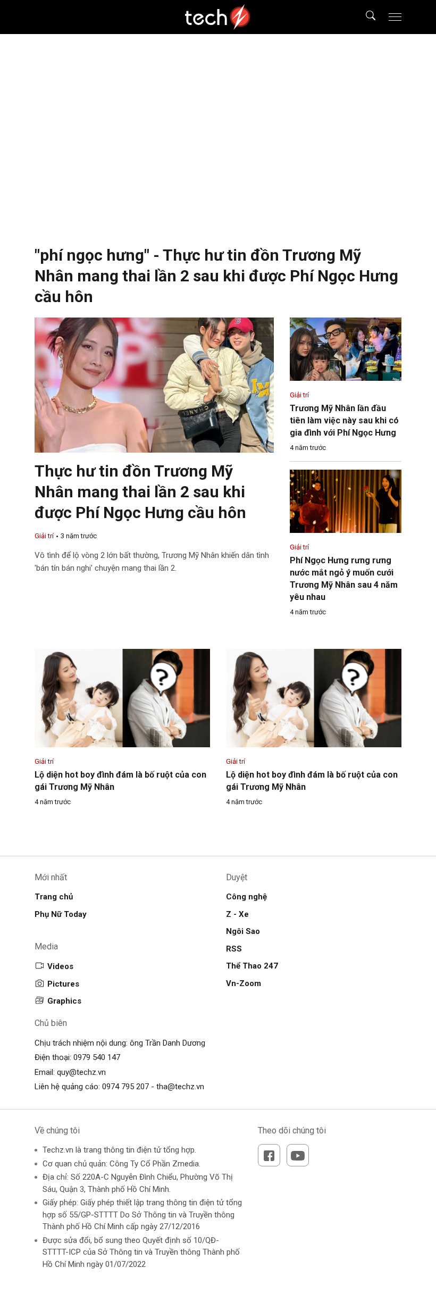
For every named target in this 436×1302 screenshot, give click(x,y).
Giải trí (44, 536)
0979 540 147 (96, 1057)
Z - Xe (237, 914)
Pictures (63, 984)
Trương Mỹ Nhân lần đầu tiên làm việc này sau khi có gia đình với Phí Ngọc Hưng (344, 420)
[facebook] (269, 1155)
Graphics (64, 1001)
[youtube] (298, 1155)
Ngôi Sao (243, 931)
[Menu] (395, 17)
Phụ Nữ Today (61, 914)
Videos (60, 966)
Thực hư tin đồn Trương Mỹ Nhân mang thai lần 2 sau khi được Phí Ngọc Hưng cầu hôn (140, 492)
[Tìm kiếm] (364, 17)
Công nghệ (246, 897)
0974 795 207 (125, 1086)
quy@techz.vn (81, 1072)
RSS (234, 949)
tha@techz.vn (180, 1086)
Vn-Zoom (243, 983)
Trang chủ (54, 897)
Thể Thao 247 (252, 966)
